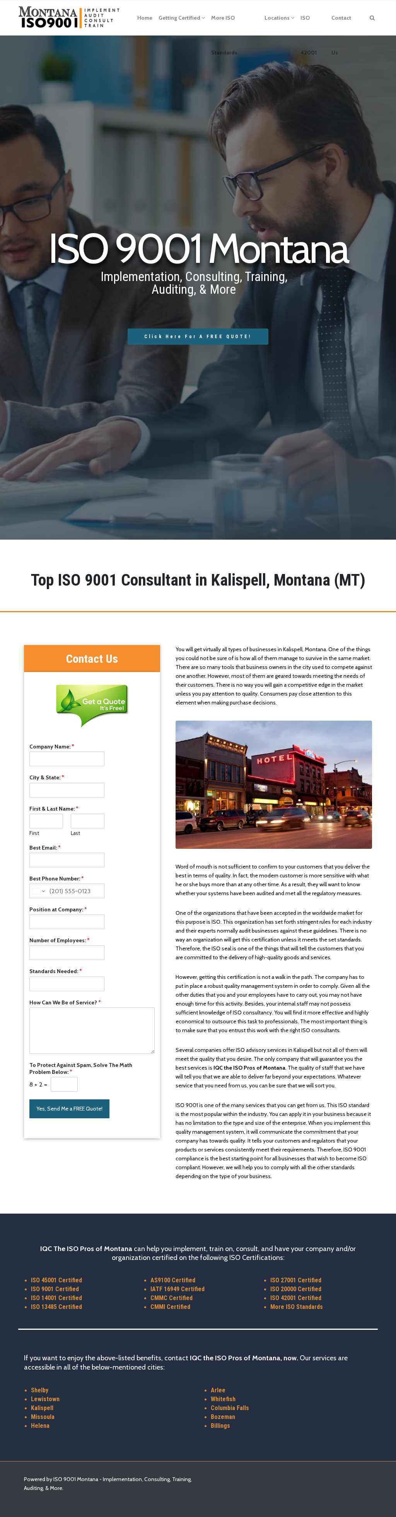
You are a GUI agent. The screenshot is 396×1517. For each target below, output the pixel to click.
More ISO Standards (296, 1306)
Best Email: (45, 847)
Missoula (43, 1416)
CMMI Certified (170, 1306)
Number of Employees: (59, 940)
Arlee (218, 1390)
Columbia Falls (230, 1408)
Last (75, 833)
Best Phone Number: (56, 878)
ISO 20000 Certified (295, 1289)
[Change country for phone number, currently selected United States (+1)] (38, 891)
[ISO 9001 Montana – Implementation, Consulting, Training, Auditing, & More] (69, 17)
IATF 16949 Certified (177, 1289)
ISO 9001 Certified (55, 1289)
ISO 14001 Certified (56, 1298)
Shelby (39, 1390)
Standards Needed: (55, 971)
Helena (40, 1425)
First (34, 833)
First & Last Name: (54, 808)
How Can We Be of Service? (65, 1002)
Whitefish (223, 1399)
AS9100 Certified (172, 1280)
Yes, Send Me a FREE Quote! (69, 1108)
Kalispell (42, 1408)
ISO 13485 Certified (56, 1306)
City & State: (46, 777)
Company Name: (51, 746)
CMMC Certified (171, 1298)
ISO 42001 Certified (295, 1298)
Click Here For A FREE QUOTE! (198, 336)
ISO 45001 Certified (56, 1280)
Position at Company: (58, 909)
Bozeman (223, 1416)
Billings (220, 1425)
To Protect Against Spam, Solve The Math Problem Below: (80, 1068)
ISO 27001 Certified (295, 1280)
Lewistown (45, 1399)
